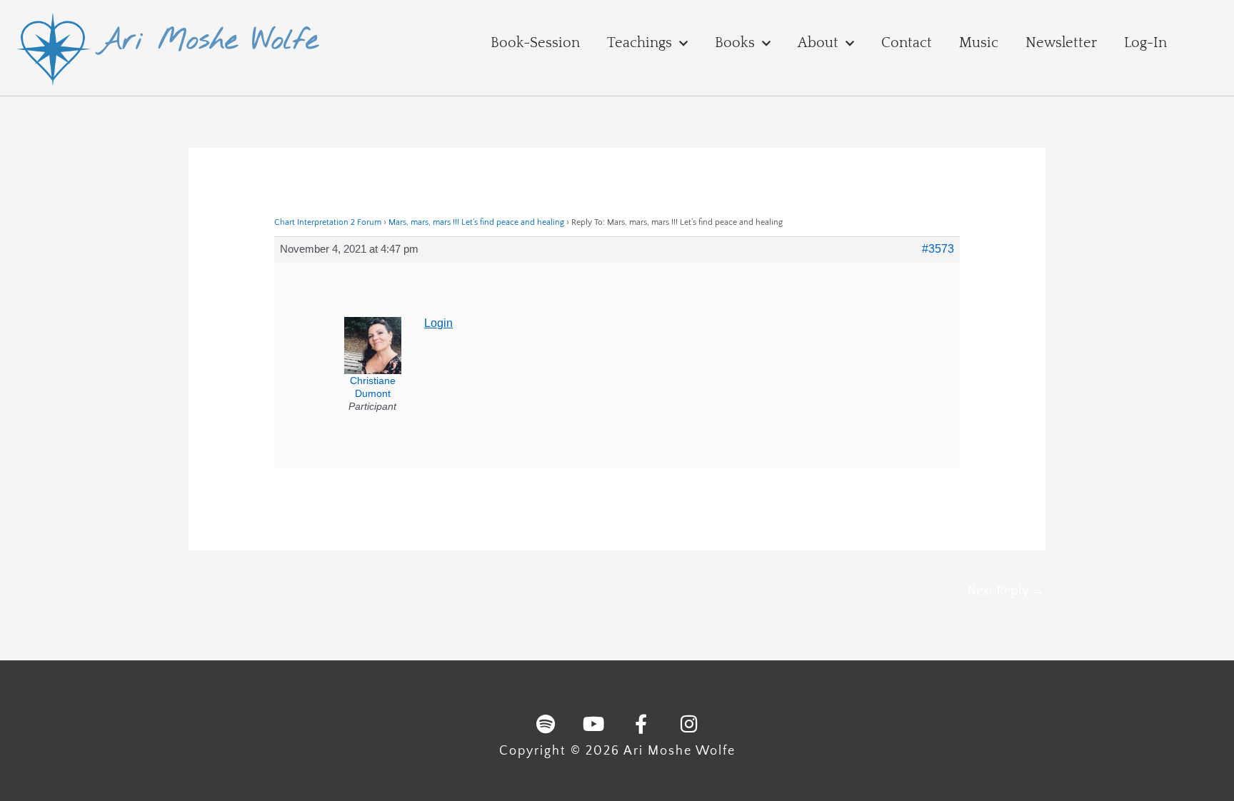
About (818, 43)
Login (438, 323)
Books (735, 43)
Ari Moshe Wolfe (208, 41)
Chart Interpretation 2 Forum (327, 222)
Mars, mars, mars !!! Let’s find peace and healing (476, 222)
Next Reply (1005, 591)
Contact (906, 43)
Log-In (1145, 43)
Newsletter (1061, 43)
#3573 (938, 249)
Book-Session (535, 43)
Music (978, 43)
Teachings (639, 43)
